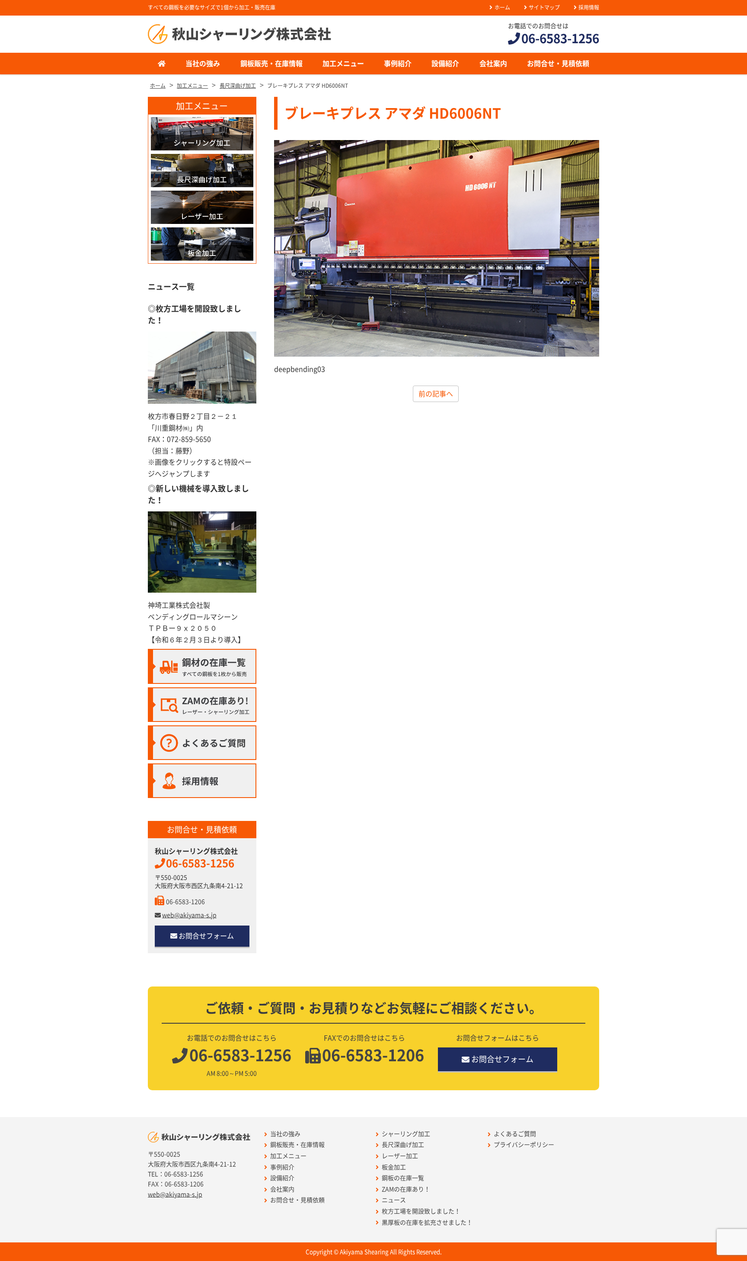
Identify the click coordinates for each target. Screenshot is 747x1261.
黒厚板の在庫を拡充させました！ (427, 1222)
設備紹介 (445, 63)
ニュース (394, 1200)
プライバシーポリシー (524, 1145)
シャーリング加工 (406, 1134)
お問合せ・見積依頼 (558, 63)
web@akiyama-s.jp (189, 915)
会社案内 (493, 63)
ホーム (502, 7)
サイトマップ (544, 7)
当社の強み (202, 63)
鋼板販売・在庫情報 (271, 63)
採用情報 (588, 7)
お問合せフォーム (206, 935)
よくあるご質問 (515, 1134)
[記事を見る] (202, 552)
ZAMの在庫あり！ (406, 1189)
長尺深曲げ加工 (403, 1145)
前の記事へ (435, 393)
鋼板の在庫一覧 (403, 1178)
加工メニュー (343, 63)
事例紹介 (398, 63)
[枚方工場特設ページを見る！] (202, 368)
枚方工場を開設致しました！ (421, 1211)
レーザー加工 (400, 1156)
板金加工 (394, 1167)
